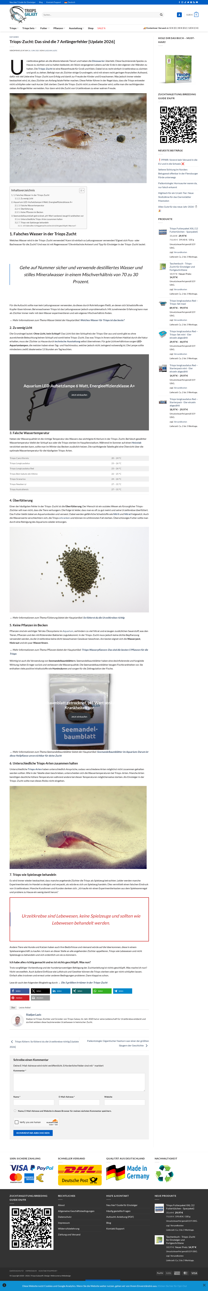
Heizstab (136, 442)
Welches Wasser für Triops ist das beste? (102, 320)
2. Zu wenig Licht (25, 198)
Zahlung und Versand (69, 1234)
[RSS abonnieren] (194, 2)
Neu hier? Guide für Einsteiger (23, 2)
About (61, 1205)
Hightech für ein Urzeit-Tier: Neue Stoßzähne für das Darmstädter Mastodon (176, 196)
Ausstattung (75, 28)
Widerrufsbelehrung (68, 1228)
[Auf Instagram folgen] (182, 2)
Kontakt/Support (53, 2)
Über (13, 1007)
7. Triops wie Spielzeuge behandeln (33, 222)
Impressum (64, 1222)
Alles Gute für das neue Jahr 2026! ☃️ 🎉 (178, 208)
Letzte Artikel (24, 1007)
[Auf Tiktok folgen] (185, 2)
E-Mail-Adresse (67, 1096)
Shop (90, 28)
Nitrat (127, 514)
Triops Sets (28, 28)
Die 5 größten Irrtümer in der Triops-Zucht (84, 982)
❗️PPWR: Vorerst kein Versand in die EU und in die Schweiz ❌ (177, 161)
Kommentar (19, 1070)
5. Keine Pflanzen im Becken (30, 212)
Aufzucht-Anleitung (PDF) (120, 1216)
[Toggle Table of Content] (80, 190)
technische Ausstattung (67, 341)
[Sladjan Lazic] (17, 1020)
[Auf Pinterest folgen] (191, 2)
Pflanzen (58, 28)
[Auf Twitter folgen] (188, 2)
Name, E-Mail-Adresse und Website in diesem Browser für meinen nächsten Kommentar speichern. (64, 1111)
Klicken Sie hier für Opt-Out (172, 1285)
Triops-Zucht (45, 68)
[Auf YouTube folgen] (197, 2)
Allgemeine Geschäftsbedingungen (76, 1211)
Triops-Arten (35, 769)
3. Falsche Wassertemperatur (31, 205)
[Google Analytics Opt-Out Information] (4, 1286)
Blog (41, 2)
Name (16, 1096)
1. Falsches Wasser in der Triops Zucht (31, 195)
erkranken (64, 517)
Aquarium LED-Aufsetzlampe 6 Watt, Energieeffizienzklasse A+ (42, 202)
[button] (179, 14)
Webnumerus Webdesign (61, 1276)
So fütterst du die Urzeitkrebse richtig (103, 617)
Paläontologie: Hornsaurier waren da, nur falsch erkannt (177, 185)
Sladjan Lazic (50, 50)
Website (108, 1096)
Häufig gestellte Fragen (118, 1211)
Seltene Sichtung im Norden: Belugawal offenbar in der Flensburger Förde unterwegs (178, 173)
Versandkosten (180, 252)
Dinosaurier (98, 60)
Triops (13, 28)
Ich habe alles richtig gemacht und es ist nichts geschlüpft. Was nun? (49, 226)
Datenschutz (64, 1216)
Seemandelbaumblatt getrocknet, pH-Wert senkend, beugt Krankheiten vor (48, 215)
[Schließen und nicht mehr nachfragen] (204, 1286)
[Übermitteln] (161, 14)
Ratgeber (14, 37)
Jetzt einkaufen (79, 394)
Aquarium (68, 631)
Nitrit (116, 514)
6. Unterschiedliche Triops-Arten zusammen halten (40, 219)
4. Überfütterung (25, 209)
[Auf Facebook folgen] (179, 2)
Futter (43, 28)
